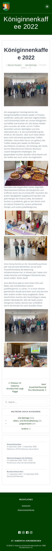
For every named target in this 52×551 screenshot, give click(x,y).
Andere (24, 428)
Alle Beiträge (31, 65)
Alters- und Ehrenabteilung (25, 420)
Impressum (26, 505)
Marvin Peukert (14, 65)
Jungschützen (25, 423)
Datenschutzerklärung (26, 510)
